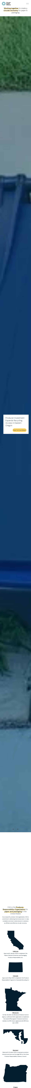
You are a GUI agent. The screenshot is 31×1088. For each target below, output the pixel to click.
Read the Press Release (19, 429)
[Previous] (13, 829)
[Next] (17, 829)
